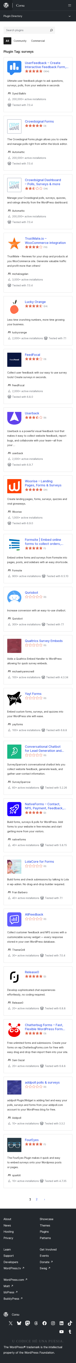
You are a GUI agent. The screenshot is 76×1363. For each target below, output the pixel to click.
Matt (8, 1286)
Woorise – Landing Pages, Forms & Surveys (43, 483)
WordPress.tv (14, 1268)
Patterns (45, 1238)
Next (44, 1199)
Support (9, 1255)
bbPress (11, 1292)
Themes (45, 1225)
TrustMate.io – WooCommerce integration (45, 240)
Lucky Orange (35, 302)
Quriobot (31, 592)
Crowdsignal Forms (39, 121)
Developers (11, 1262)
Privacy (8, 1238)
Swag (45, 1268)
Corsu (15, 1314)
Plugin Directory (13, 16)
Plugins (44, 1231)
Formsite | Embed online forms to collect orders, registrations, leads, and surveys (43, 542)
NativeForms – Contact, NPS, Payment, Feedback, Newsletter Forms (44, 806)
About (7, 1219)
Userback (32, 413)
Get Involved (48, 1249)
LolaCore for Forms (39, 861)
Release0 (32, 972)
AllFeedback (34, 914)
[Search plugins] (51, 30)
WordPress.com (16, 1279)
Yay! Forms (33, 694)
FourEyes (32, 1140)
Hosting (9, 1231)
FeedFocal (32, 355)
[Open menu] (70, 5)
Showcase (46, 1219)
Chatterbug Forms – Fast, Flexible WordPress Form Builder (44, 1027)
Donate (46, 1262)
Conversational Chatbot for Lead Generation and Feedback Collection (43, 749)
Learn (7, 1249)
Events (44, 1255)
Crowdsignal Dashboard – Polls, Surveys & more (43, 182)
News (7, 1225)
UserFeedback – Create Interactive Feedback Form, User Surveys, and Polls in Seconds (45, 65)
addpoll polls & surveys (42, 1082)
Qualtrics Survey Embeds (44, 641)
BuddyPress (13, 1298)
